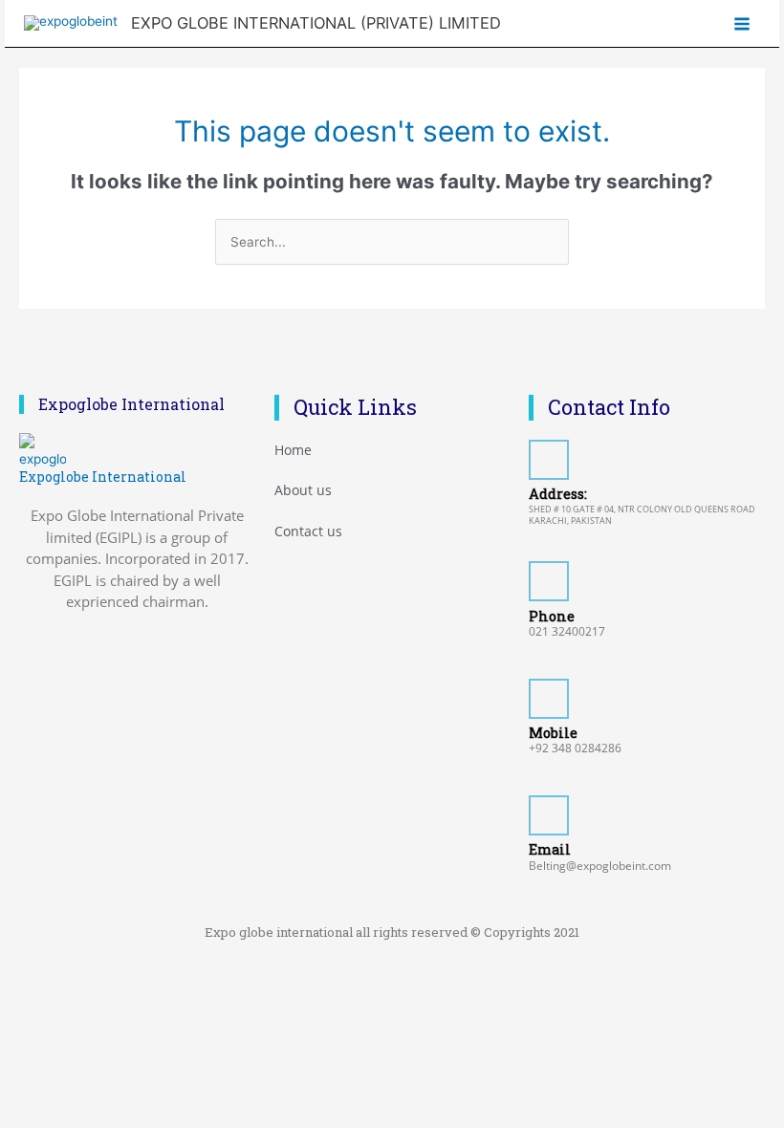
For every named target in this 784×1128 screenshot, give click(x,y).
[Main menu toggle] (742, 23)
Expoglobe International (102, 476)
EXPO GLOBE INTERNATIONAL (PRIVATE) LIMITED (316, 23)
